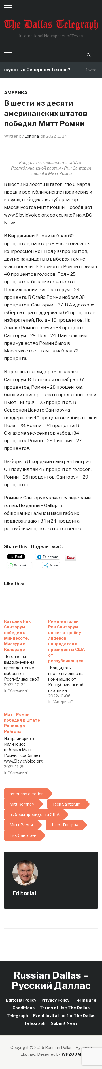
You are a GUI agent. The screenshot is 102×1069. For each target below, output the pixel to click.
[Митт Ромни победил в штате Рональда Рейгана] (26, 742)
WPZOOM (71, 1054)
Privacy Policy (55, 1000)
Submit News (64, 1023)
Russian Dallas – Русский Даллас (51, 980)
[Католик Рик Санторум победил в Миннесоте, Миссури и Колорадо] (26, 654)
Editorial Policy (21, 1000)
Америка (15, 92)
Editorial (32, 136)
